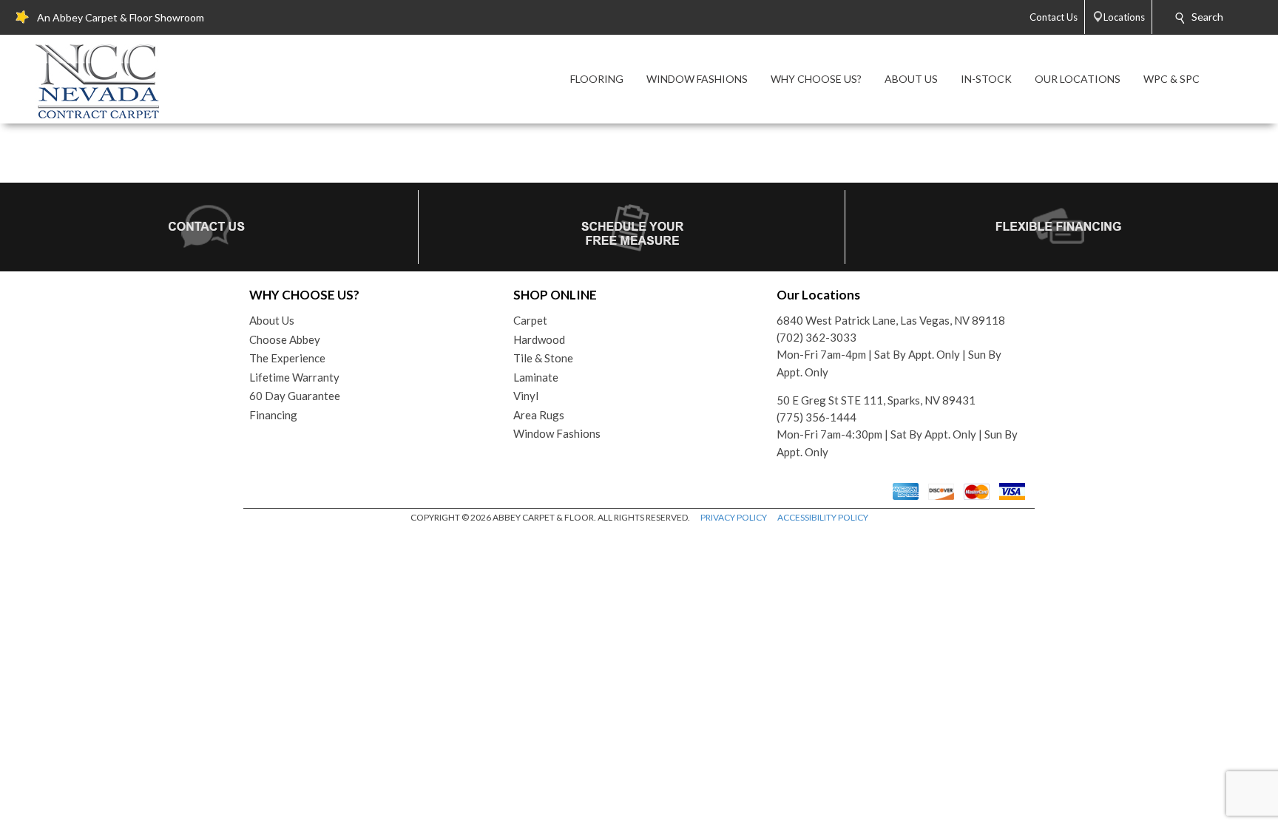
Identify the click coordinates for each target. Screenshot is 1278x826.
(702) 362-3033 (816, 337)
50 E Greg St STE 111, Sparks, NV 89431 (876, 400)
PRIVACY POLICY (733, 517)
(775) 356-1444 (816, 417)
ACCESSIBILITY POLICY (822, 517)
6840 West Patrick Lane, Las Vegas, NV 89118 (891, 320)
